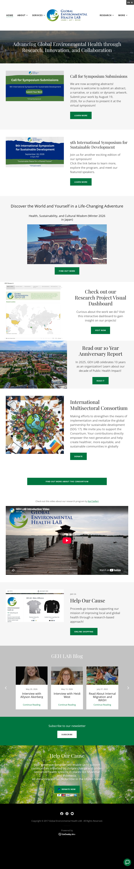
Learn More (80, 115)
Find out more (67, 271)
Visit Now (100, 330)
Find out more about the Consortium (67, 481)
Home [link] (9, 15)
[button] (22, 15)
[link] (67, 15)
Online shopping (83, 631)
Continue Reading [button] (31, 704)
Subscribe (67, 734)
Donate (78, 456)
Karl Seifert (93, 501)
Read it (100, 380)
